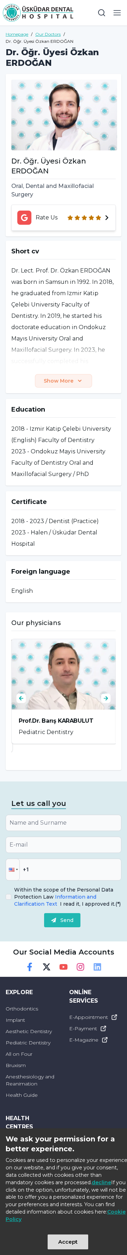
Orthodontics (22, 1008)
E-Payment (83, 1028)
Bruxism (16, 1065)
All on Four (19, 1054)
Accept (68, 1241)
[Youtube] (63, 967)
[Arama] (102, 13)
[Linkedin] (97, 967)
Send (66, 920)
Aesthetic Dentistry (29, 1031)
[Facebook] (29, 967)
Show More (58, 381)
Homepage (17, 34)
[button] (12, 869)
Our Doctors (48, 34)
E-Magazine (83, 1040)
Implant (15, 1020)
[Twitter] (46, 967)
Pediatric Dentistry (28, 1042)
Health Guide (22, 1095)
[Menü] (117, 13)
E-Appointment (88, 1017)
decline (101, 1182)
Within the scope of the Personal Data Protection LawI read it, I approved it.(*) (67, 897)
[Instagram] (80, 967)
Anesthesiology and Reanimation (30, 1080)
